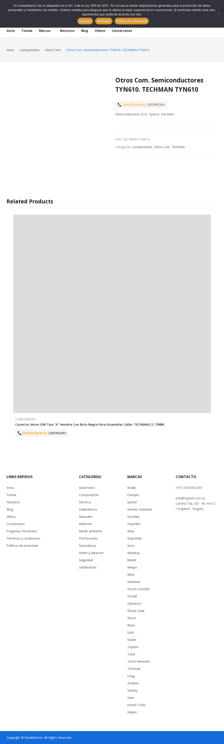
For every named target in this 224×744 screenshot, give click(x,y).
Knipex (132, 712)
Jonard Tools (136, 705)
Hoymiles (133, 524)
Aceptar (85, 21)
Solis (130, 632)
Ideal (130, 531)
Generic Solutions (139, 509)
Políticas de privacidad (22, 545)
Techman (178, 147)
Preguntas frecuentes (22, 531)
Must (131, 574)
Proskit (132, 596)
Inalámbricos (88, 509)
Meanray (133, 553)
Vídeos (11, 517)
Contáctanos (16, 524)
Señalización (87, 567)
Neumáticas (87, 545)
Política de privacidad (132, 21)
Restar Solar (136, 611)
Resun (131, 618)
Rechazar (103, 21)
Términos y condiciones (23, 538)
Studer (131, 640)
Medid (131, 560)
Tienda (11, 495)
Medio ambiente (90, 531)
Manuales (86, 517)
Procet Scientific (138, 589)
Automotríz (87, 488)
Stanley (132, 690)
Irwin (130, 698)
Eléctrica (85, 502)
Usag (131, 676)
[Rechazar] (218, 14)
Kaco (131, 545)
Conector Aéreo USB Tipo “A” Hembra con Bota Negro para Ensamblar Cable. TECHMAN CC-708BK (89, 424)
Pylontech (134, 603)
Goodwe (133, 517)
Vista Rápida (208, 219)
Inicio (10, 488)
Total (131, 654)
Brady (131, 488)
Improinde (134, 538)
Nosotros (13, 502)
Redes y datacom (91, 553)
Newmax (133, 582)
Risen (131, 625)
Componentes (142, 147)
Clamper (133, 495)
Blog (10, 509)
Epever (132, 502)
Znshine (132, 683)
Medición (85, 524)
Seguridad (86, 560)
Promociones (88, 538)
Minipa (132, 567)
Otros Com (162, 147)
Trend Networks (138, 661)
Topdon (132, 647)
